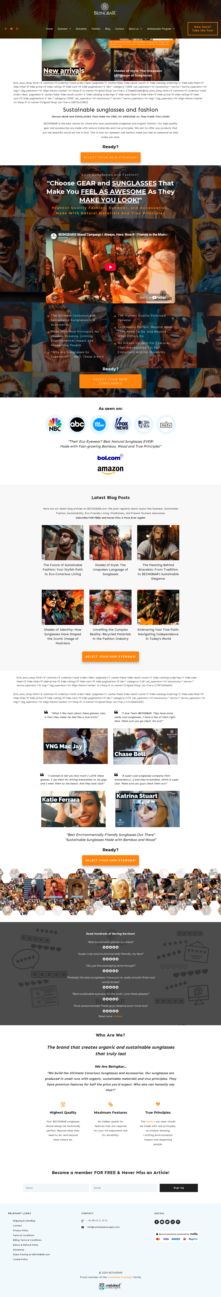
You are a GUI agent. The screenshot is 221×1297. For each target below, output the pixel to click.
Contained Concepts (120, 1277)
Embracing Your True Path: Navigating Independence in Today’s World (158, 634)
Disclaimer (18, 1249)
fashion (150, 1121)
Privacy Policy (20, 1230)
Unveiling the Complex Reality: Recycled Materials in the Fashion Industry (110, 634)
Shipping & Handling (24, 1220)
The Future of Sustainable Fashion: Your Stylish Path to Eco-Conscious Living (63, 569)
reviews (117, 1016)
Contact (17, 1225)
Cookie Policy (20, 1259)
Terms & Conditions (23, 1235)
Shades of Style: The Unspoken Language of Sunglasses (110, 569)
